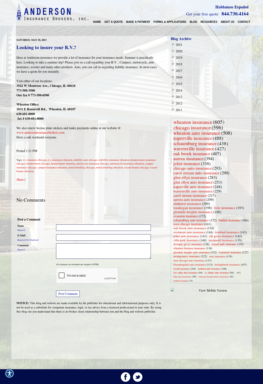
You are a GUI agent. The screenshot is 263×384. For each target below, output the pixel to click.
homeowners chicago (38, 163)
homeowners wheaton (63, 163)
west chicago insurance (188, 224)
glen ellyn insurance (190, 177)
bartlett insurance (230, 220)
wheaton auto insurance (196, 133)
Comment (23, 245)
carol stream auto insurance (196, 173)
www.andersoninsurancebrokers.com (40, 132)
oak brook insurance (191, 153)
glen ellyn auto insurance (193, 182)
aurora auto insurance (189, 199)
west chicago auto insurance (189, 260)
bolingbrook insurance (227, 264)
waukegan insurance (188, 207)
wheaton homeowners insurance (213, 276)
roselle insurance (181, 268)
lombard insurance (227, 232)
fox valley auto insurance (185, 272)
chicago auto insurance (192, 168)
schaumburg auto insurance (191, 220)
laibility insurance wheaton (114, 160)
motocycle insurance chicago (92, 163)
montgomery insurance (186, 256)
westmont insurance (221, 240)
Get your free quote (202, 14)
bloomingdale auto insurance (189, 264)
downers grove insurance (187, 244)
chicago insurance (192, 127)
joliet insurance (186, 163)
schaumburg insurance (195, 143)
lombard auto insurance (209, 268)
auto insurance (217, 256)
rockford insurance (180, 280)
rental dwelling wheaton (109, 167)
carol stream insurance (190, 195)
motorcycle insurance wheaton (127, 163)
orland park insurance (223, 244)
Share (20, 179)
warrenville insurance (193, 148)
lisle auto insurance (182, 276)
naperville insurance (192, 138)
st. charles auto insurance (217, 272)
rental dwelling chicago (81, 167)
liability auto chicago (86, 160)
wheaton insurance (192, 121)
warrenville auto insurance (193, 191)
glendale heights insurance (192, 211)
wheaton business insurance (189, 248)
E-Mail (21, 235)
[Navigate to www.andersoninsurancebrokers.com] (236, 273)
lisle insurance (224, 207)
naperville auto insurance (192, 186)
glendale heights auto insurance (191, 252)
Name (20, 226)
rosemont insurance (230, 252)
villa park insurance (186, 240)
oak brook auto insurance (189, 228)
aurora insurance (188, 158)
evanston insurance (185, 216)
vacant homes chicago (136, 167)
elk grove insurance (221, 236)
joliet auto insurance (186, 236)
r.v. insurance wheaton (60, 160)
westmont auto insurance (189, 232)
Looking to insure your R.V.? (46, 47)
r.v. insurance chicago (35, 160)
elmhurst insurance (187, 203)
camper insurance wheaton (52, 167)
